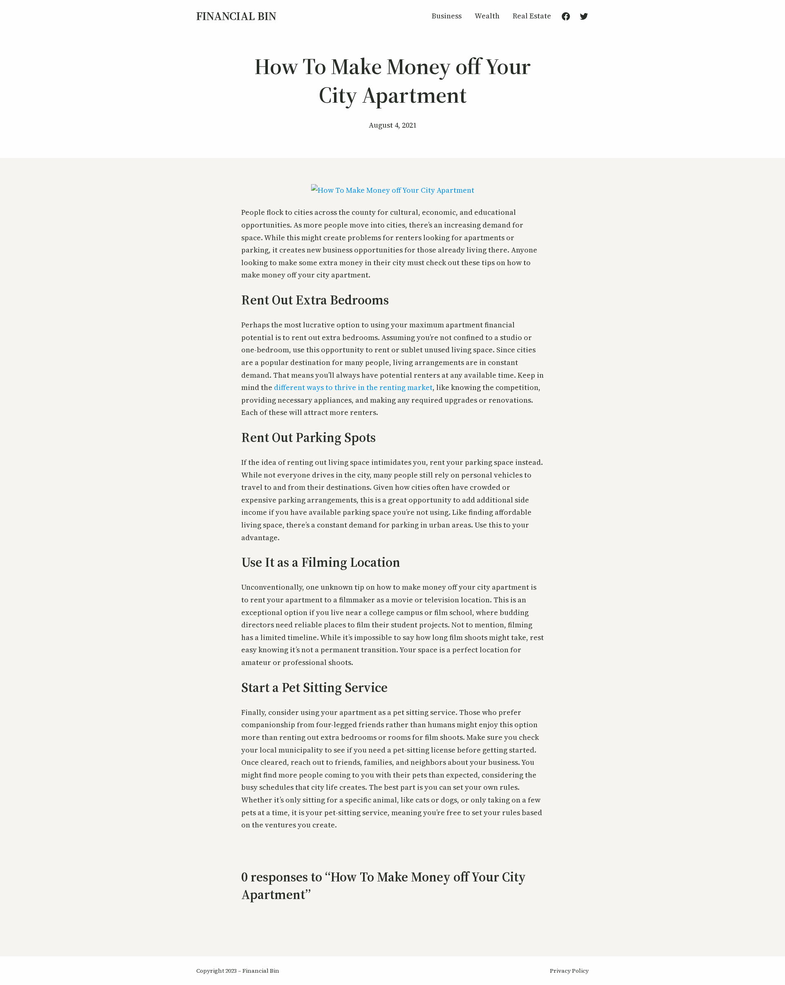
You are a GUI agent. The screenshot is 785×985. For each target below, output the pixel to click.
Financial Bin (236, 16)
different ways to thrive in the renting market (353, 387)
